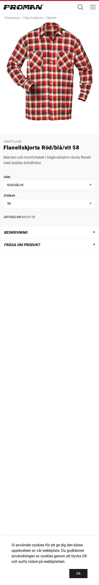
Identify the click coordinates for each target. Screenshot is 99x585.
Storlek (9, 195)
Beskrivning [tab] (15, 232)
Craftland (12, 141)
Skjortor (51, 17)
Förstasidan (12, 17)
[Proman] (23, 8)
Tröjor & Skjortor (33, 17)
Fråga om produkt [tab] (22, 245)
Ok (78, 573)
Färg (6, 177)
